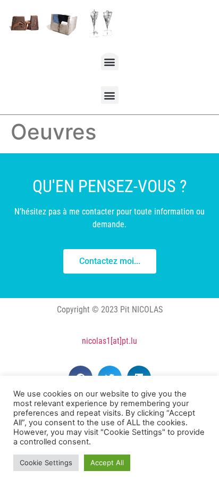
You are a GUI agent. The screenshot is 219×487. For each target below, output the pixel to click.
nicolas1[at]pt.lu (109, 341)
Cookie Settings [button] (46, 462)
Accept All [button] (107, 462)
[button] (110, 61)
